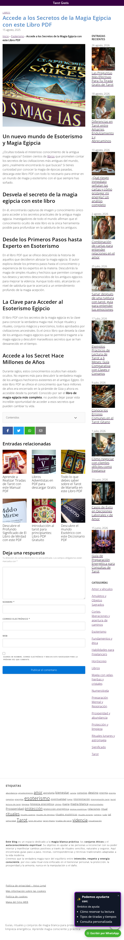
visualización (95, 820)
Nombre (9, 601)
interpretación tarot (100, 799)
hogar (70, 799)
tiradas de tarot (64, 820)
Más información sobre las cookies (26, 891)
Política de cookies (17, 896)
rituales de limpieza (45, 815)
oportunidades (96, 804)
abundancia (11, 793)
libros (51, 156)
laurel (113, 799)
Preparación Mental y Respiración (100, 702)
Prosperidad (15, 809)
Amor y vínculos (102, 589)
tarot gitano (49, 820)
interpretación (81, 799)
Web (5, 635)
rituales (13, 813)
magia (66, 804)
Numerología (100, 691)
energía (103, 792)
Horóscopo (99, 661)
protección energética (56, 808)
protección (34, 808)
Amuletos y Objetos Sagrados (99, 600)
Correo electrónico (16, 618)
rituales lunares (85, 815)
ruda (104, 814)
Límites (58, 804)
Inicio (6, 36)
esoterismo (37, 798)
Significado (99, 747)
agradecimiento (25, 793)
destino (93, 792)
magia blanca (79, 804)
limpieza (25, 804)
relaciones (94, 808)
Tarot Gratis (61, 3)
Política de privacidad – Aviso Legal (26, 885)
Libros (6, 12)
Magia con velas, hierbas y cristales (102, 679)
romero (98, 814)
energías (19, 799)
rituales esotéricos (66, 814)
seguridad (11, 820)
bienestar (62, 792)
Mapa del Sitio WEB (17, 902)
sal (109, 814)
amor (38, 792)
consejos (82, 792)
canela (73, 793)
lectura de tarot (13, 804)
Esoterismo (17, 36)
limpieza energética (42, 804)
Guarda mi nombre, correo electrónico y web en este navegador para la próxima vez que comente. (40, 658)
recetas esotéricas (78, 809)
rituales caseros (28, 815)
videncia (80, 820)
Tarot (95, 754)
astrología (49, 792)
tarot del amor (35, 821)
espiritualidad (58, 799)
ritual (104, 808)
